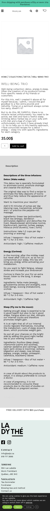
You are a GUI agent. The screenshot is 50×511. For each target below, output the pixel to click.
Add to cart (18, 146)
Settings (29, 507)
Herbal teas (38, 397)
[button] (5, 10)
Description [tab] (12, 166)
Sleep (7, 399)
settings (29, 502)
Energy (26, 397)
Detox (27, 76)
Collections (15, 76)
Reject (18, 507)
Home (4, 76)
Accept (7, 507)
